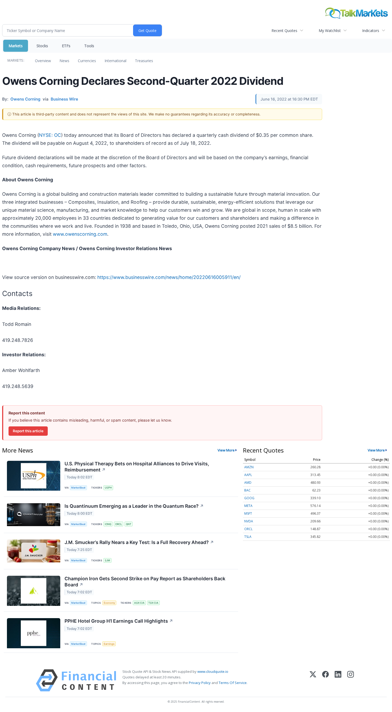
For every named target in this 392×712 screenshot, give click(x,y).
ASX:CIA (139, 602)
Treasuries (144, 60)
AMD (247, 482)
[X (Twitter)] (312, 680)
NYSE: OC (50, 135)
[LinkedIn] (338, 680)
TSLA (247, 536)
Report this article (28, 431)
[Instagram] (350, 680)
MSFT (248, 513)
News (64, 60)
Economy (109, 602)
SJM (107, 560)
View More (226, 450)
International (115, 60)
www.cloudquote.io (212, 671)
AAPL (248, 475)
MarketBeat (78, 487)
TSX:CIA (153, 602)
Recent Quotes (284, 30)
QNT (128, 524)
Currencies (87, 60)
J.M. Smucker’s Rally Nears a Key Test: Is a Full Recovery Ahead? (139, 542)
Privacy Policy (200, 682)
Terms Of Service (233, 682)
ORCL (118, 524)
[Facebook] (325, 680)
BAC (247, 490)
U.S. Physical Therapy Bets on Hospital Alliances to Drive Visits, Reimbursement (137, 467)
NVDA (248, 521)
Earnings (109, 643)
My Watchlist (330, 30)
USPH (108, 487)
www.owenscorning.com (80, 234)
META (248, 505)
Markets (16, 45)
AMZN (249, 467)
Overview (43, 60)
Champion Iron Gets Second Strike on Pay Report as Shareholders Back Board (145, 581)
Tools (89, 45)
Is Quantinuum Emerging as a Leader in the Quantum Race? (134, 506)
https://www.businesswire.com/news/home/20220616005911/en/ (169, 277)
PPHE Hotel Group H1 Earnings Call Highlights (119, 621)
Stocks (42, 45)
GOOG (249, 498)
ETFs (66, 45)
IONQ (108, 524)
